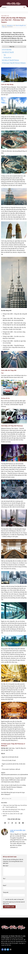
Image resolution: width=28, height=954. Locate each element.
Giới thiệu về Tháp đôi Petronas (10, 60)
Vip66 (1, 920)
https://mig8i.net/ (5, 922)
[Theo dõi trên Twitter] (8, 949)
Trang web (5, 892)
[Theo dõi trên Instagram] (5, 949)
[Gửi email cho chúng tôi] (10, 949)
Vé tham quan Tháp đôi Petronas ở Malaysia (14, 63)
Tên (4, 878)
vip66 (11, 920)
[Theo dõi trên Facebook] (2, 949)
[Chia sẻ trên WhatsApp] (5, 823)
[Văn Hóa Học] (14, 3)
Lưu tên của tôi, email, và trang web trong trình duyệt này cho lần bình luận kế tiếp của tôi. (14, 901)
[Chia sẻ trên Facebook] (8, 823)
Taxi (5, 55)
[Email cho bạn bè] (15, 823)
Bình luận (6, 865)
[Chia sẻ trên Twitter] (12, 823)
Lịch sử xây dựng (6, 49)
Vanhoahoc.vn (10, 25)
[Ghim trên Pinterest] (19, 823)
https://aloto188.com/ (16, 922)
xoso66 (7, 920)
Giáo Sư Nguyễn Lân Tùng (17, 831)
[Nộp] (24, 7)
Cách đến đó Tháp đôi (8, 52)
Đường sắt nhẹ (7, 57)
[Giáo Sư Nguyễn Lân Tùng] (4, 831)
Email (4, 885)
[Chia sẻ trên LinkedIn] (23, 823)
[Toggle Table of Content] (24, 46)
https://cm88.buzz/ (19, 920)
